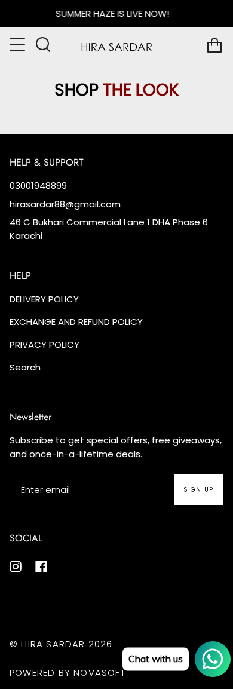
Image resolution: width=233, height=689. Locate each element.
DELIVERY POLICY (44, 299)
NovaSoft (99, 672)
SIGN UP (198, 489)
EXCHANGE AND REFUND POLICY (76, 322)
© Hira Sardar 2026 (61, 644)
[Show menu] (18, 45)
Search (25, 367)
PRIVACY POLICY (44, 344)
